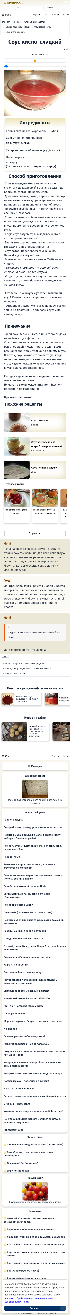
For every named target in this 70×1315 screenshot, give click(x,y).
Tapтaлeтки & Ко (13, 1129)
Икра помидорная (17, 1170)
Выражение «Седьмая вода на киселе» (27, 957)
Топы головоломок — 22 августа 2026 (26, 1043)
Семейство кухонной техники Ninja (25, 886)
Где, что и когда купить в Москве (23, 1005)
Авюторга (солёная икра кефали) (26, 1278)
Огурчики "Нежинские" (17, 1103)
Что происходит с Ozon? (18, 904)
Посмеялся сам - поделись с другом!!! (26, 1081)
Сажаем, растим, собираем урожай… (25, 1036)
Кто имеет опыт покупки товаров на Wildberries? (33, 1111)
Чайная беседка (13, 819)
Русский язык (12, 856)
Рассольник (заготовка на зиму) (23, 972)
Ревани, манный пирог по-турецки (25, 930)
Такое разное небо (15, 1013)
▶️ (35, 61)
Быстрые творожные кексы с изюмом (26, 990)
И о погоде (10, 1028)
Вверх (4, 657)
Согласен (35, 1308)
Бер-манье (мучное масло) (22, 1270)
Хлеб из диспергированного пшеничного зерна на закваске (35, 802)
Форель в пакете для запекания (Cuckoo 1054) (34, 1144)
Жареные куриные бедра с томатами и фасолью (33, 1021)
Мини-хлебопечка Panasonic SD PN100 (27, 998)
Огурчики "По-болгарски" (22, 1163)
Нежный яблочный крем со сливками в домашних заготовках (29, 1220)
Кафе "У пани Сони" (16, 964)
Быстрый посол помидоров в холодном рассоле (33, 827)
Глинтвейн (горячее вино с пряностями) (28, 912)
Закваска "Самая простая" (19, 1088)
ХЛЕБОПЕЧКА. (13, 2)
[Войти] (29, 3)
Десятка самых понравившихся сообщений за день (35, 1096)
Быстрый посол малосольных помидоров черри (33, 1073)
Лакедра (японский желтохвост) (23, 938)
